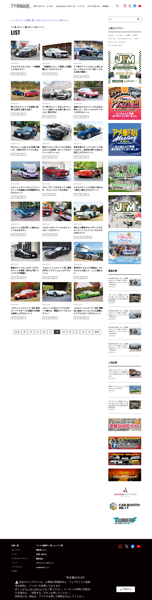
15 (37, 332)
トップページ (17, 20)
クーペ (54, 20)
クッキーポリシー (34, 589)
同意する (125, 589)
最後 (97, 332)
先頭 (17, 332)
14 (31, 332)
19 (63, 332)
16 (44, 332)
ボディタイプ (42, 20)
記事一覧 (30, 20)
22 (83, 332)
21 (76, 332)
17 (50, 332)
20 (70, 332)
